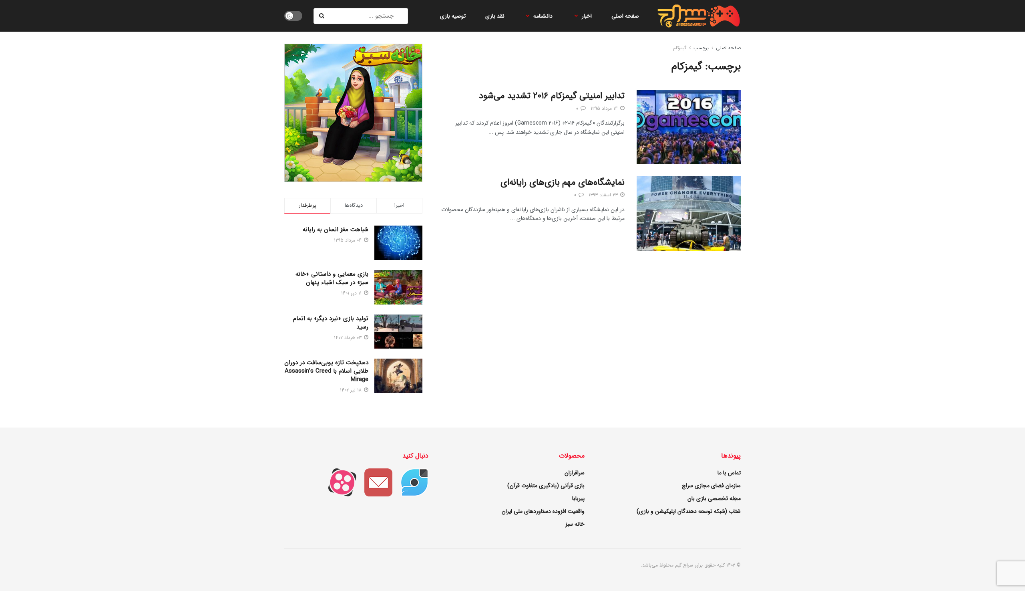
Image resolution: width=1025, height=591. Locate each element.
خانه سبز (575, 524)
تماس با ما (729, 472)
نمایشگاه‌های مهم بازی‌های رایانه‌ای (562, 182)
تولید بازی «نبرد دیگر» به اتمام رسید (330, 323)
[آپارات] (338, 482)
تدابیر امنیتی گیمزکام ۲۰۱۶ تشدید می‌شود (552, 96)
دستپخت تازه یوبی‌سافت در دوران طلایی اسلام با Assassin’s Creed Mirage (326, 371)
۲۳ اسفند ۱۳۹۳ (604, 195)
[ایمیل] (374, 482)
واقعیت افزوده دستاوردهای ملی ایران (543, 511)
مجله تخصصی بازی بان (714, 498)
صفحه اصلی (625, 16)
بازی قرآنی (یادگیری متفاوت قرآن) (546, 485)
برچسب (701, 48)
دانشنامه (543, 16)
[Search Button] (322, 16)
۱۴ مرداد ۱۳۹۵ (605, 108)
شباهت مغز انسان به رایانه (335, 229)
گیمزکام (679, 48)
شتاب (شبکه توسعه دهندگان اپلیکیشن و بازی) (689, 511)
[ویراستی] (410, 482)
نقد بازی (494, 16)
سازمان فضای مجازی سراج (711, 485)
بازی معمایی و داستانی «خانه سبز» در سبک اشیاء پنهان (331, 278)
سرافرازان (575, 472)
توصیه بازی (453, 16)
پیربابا (578, 498)
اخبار (587, 16)
